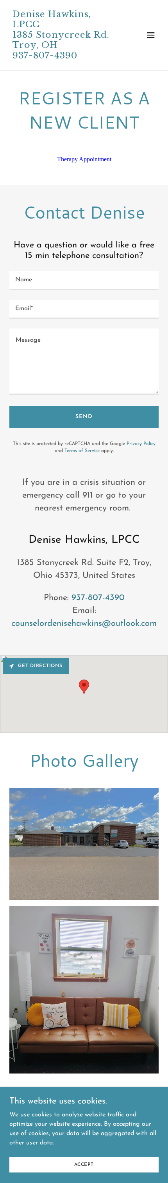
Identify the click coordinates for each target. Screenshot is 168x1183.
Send (84, 417)
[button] (151, 35)
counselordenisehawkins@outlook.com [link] (84, 623)
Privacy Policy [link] (141, 443)
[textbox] (84, 280)
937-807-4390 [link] (98, 597)
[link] (62, 57)
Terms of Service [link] (82, 450)
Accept (84, 1164)
